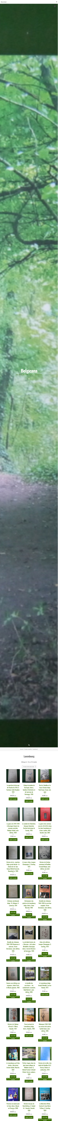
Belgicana (29, 370)
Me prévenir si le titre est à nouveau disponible (45, 878)
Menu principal (3, 2)
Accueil (21, 749)
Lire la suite (44, 876)
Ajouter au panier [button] (13, 799)
